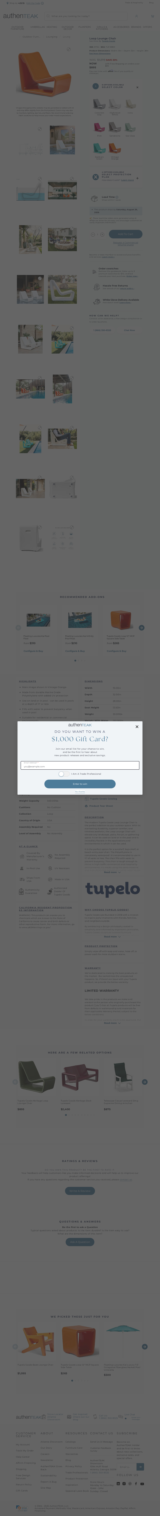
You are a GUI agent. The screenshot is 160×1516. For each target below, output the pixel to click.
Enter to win (80, 784)
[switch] (64, 774)
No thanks (80, 791)
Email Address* (31, 763)
